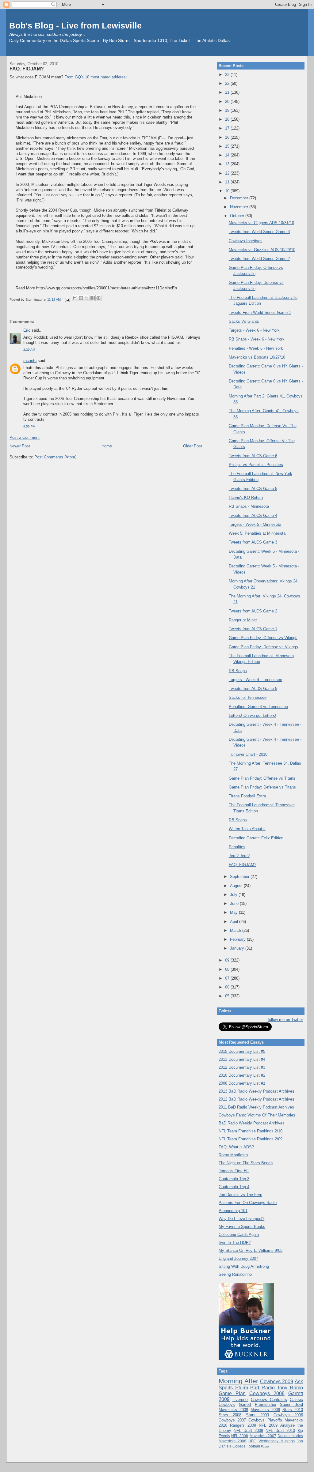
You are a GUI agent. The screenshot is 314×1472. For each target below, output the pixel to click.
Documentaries (290, 1436)
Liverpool (240, 1399)
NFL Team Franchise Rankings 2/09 (250, 1139)
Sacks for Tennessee (247, 697)
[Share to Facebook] (93, 298)
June (235, 903)
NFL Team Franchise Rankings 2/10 (250, 1131)
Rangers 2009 (243, 1425)
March (236, 930)
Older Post (192, 446)
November (239, 207)
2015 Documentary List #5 (242, 1051)
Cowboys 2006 (288, 1415)
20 (228, 101)
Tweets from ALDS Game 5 (253, 688)
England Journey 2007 (238, 1258)
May (234, 912)
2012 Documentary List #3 (242, 1067)
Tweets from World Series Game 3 (259, 231)
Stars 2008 (230, 1415)
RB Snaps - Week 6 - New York (257, 339)
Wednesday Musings (276, 1441)
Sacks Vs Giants (244, 321)
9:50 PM (29, 426)
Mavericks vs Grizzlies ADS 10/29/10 (262, 249)
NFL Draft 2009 (248, 1430)
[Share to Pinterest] (98, 298)
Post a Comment (25, 437)
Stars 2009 (257, 1415)
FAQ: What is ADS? (236, 1147)
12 (228, 173)
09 (228, 960)
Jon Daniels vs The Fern (240, 1194)
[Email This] (75, 298)
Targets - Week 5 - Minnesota (255, 524)
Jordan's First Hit (234, 1171)
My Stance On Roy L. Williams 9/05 (250, 1250)
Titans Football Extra (247, 796)
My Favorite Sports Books (242, 1226)
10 (228, 191)
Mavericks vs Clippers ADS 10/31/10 (261, 222)
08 (228, 969)
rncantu (29, 360)
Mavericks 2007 (263, 1436)
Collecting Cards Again (239, 1234)
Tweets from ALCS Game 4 (253, 515)
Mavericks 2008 (232, 1441)
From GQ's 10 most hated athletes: (95, 77)
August (237, 885)
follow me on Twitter (285, 1019)
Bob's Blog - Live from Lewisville (75, 25)
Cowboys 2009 (276, 1381)
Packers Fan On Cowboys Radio (248, 1202)
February (238, 939)
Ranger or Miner (243, 620)
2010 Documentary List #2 (242, 1075)
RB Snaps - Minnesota (249, 506)
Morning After (238, 1380)
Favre (265, 1446)
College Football (246, 1446)
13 (228, 164)
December (239, 198)
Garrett (245, 1404)
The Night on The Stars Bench (246, 1163)
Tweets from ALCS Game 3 (253, 542)
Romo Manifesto (233, 1155)
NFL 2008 (239, 1436)
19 (228, 110)
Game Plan (232, 1393)
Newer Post (20, 446)
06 (228, 987)
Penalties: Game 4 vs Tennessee (258, 706)
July (234, 894)
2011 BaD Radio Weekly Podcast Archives (256, 1107)
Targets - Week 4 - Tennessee (255, 679)
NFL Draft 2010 (280, 1430)
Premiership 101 (233, 1210)
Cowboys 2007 (232, 1420)
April (234, 921)
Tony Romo (290, 1387)
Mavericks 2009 (233, 1409)
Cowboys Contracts (269, 1399)
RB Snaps (238, 670)
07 (228, 978)
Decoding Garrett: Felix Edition (256, 838)
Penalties (237, 847)
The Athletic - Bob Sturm (257, 40)
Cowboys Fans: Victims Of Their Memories (257, 1115)
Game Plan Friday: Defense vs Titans (262, 787)
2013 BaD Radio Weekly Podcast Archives (256, 1091)
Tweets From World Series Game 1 (260, 312)
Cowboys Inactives (245, 241)
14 (228, 155)
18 (228, 119)
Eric (26, 330)
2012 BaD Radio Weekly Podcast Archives (256, 1099)
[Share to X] (87, 298)
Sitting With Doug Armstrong (244, 1266)
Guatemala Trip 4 (234, 1186)
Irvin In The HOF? (235, 1242)
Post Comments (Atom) (55, 457)
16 (228, 137)
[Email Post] (67, 299)
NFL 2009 (268, 1425)
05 (228, 996)
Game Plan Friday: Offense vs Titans (262, 778)
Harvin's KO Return (246, 497)
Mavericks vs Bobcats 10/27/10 (257, 357)
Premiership (265, 1404)
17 (228, 128)
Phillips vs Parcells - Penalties (256, 464)
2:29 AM (29, 349)
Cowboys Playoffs (265, 1420)
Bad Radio (262, 1387)
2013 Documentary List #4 (242, 1059)
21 (228, 92)
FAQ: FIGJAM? (27, 68)
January (237, 948)
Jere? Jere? (239, 855)
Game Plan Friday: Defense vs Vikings (263, 647)
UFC (252, 1441)
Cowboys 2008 (267, 1393)
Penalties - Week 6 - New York (256, 348)
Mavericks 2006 (265, 1409)
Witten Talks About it (247, 828)
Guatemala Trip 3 (234, 1178)
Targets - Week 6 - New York (254, 330)
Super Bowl (291, 1404)
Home (106, 446)
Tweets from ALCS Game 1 (253, 629)
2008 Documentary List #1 (242, 1083)
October (237, 215)
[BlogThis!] (81, 298)
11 (228, 182)
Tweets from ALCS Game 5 (253, 488)
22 (228, 83)
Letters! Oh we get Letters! (252, 715)
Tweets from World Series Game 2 (259, 258)
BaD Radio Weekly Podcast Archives (252, 1123)
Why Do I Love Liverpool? (241, 1218)
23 (228, 74)
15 (228, 146)
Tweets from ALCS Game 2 (253, 611)
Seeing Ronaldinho (235, 1274)
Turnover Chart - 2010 (248, 754)
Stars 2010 (292, 1409)
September (240, 876)
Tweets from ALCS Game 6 (253, 456)
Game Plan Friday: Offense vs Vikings (263, 637)
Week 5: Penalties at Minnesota (257, 533)
